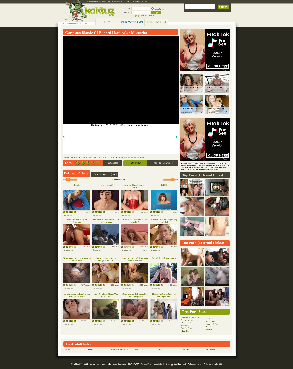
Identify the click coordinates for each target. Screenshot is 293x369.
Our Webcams (132, 22)
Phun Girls (185, 325)
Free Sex (67, 349)
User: (129, 8)
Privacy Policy (146, 364)
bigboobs (89, 157)
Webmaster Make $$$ (213, 364)
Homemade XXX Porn (190, 317)
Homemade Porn (212, 324)
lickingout (119, 157)
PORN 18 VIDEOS (221, 165)
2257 (130, 364)
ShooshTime (92, 349)
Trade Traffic (105, 364)
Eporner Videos (187, 320)
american (82, 157)
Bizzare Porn (211, 349)
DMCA (136, 364)
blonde (95, 157)
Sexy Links (139, 349)
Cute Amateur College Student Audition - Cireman (77, 295)
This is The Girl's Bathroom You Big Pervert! (164, 295)
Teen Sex (186, 349)
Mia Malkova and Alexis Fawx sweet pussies (106, 221)
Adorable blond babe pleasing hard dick (164, 221)
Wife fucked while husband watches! (135, 221)
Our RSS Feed (179, 364)
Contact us (94, 364)
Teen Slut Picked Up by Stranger (77, 221)
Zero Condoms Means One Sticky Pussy (106, 295)
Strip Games (210, 321)
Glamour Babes (187, 323)
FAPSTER (210, 330)
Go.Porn (209, 319)
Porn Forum (156, 22)
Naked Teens (211, 327)
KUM (161, 349)
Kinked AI (185, 331)
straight (142, 157)
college (112, 157)
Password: (127, 12)
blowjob (101, 157)
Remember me (159, 9)
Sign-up (136, 16)
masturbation (128, 157)
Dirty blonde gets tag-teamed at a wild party (77, 259)
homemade (74, 157)
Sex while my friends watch (164, 258)
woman (136, 157)
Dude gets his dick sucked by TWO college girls (135, 295)
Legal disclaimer (119, 364)
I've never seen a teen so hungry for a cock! (106, 259)
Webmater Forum (195, 364)
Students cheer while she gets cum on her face (135, 259)
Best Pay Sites (186, 328)
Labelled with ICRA (161, 364)
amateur (67, 157)
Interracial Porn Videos (120, 349)
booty (107, 157)
